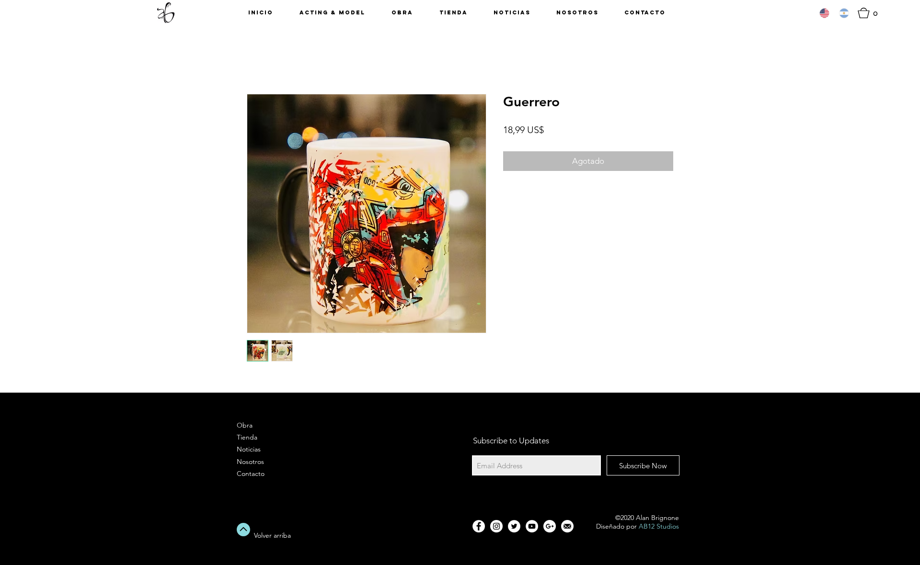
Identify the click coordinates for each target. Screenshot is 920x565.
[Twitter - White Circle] (514, 526)
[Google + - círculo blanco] (549, 526)
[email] (567, 526)
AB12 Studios (659, 526)
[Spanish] (844, 13)
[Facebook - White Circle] (478, 526)
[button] (871, 13)
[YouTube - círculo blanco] (532, 526)
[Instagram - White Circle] (496, 526)
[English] (824, 13)
